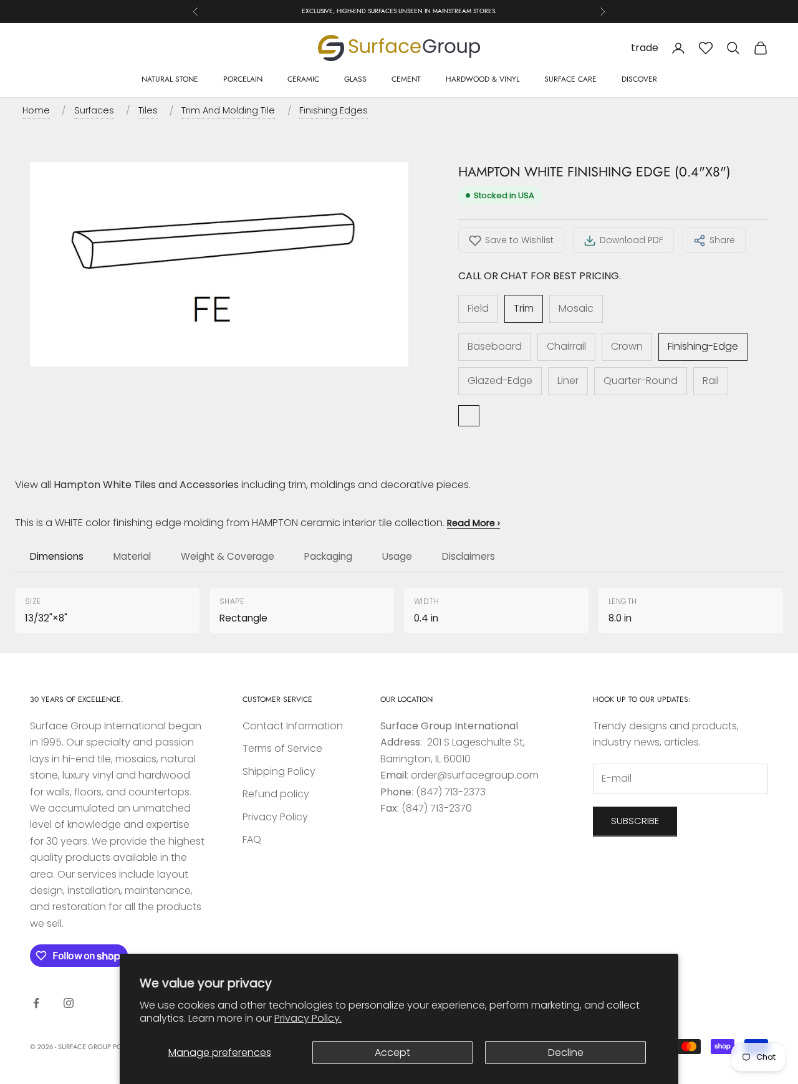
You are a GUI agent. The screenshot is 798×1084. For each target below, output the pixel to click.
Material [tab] (132, 556)
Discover (639, 79)
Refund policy (276, 794)
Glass (355, 79)
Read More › (473, 523)
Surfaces (94, 110)
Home (36, 110)
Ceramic (303, 79)
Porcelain (242, 79)
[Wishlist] (705, 48)
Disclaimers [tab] (468, 556)
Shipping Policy (279, 771)
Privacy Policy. (308, 1018)
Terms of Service (282, 748)
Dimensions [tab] (57, 556)
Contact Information (293, 726)
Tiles (148, 110)
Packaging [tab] (328, 556)
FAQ (252, 839)
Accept (392, 1052)
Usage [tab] (397, 556)
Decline (566, 1052)
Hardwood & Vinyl (482, 79)
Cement (406, 79)
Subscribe (635, 820)
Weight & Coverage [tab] (227, 556)
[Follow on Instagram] (68, 1003)
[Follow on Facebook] (36, 1003)
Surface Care (570, 79)
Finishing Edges (333, 110)
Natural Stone (170, 79)
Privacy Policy (275, 817)
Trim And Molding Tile (228, 110)
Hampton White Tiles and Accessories (146, 484)
